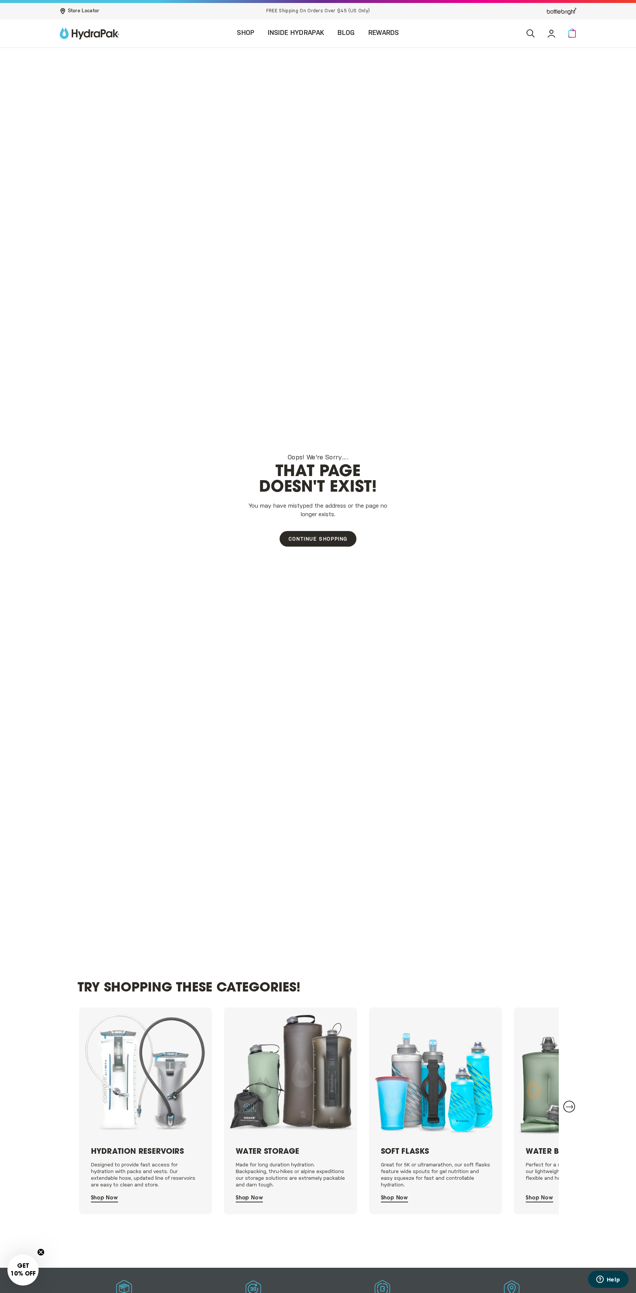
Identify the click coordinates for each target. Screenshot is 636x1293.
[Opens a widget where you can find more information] (608, 1280)
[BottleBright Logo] (562, 11)
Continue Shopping (318, 539)
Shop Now (104, 1198)
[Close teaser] (41, 1252)
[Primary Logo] (89, 33)
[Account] (551, 33)
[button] (572, 33)
